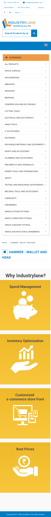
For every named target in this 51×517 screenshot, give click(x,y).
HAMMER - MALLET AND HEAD (23, 243)
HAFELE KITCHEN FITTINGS (17, 211)
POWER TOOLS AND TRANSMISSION (21, 171)
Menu (46, 45)
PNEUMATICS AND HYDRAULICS (19, 164)
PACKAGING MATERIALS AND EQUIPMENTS (24, 144)
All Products (12, 64)
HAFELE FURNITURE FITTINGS (18, 218)
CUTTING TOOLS (12, 111)
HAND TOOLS (11, 124)
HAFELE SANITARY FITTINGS (17, 225)
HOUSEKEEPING (12, 77)
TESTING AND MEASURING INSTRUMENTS (24, 184)
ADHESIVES (10, 91)
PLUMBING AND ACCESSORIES (19, 158)
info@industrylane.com (34, 2)
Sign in (17, 12)
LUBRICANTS (10, 198)
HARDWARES (11, 204)
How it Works (8, 7)
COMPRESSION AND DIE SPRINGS (20, 104)
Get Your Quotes (24, 7)
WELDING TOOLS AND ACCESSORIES (21, 191)
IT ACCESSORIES (12, 131)
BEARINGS (9, 97)
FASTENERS (10, 137)
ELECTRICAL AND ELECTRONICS (19, 117)
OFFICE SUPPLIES (12, 70)
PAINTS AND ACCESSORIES (17, 151)
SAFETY (8, 178)
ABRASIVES (10, 84)
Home (4, 243)
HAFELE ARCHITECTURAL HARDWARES (22, 231)
